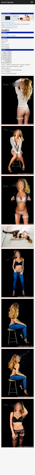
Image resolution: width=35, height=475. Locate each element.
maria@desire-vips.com (11, 27)
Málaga (6, 34)
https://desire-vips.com (11, 25)
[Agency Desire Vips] (17, 18)
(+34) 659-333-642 (10, 24)
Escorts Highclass (7, 2)
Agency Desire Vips (10, 22)
